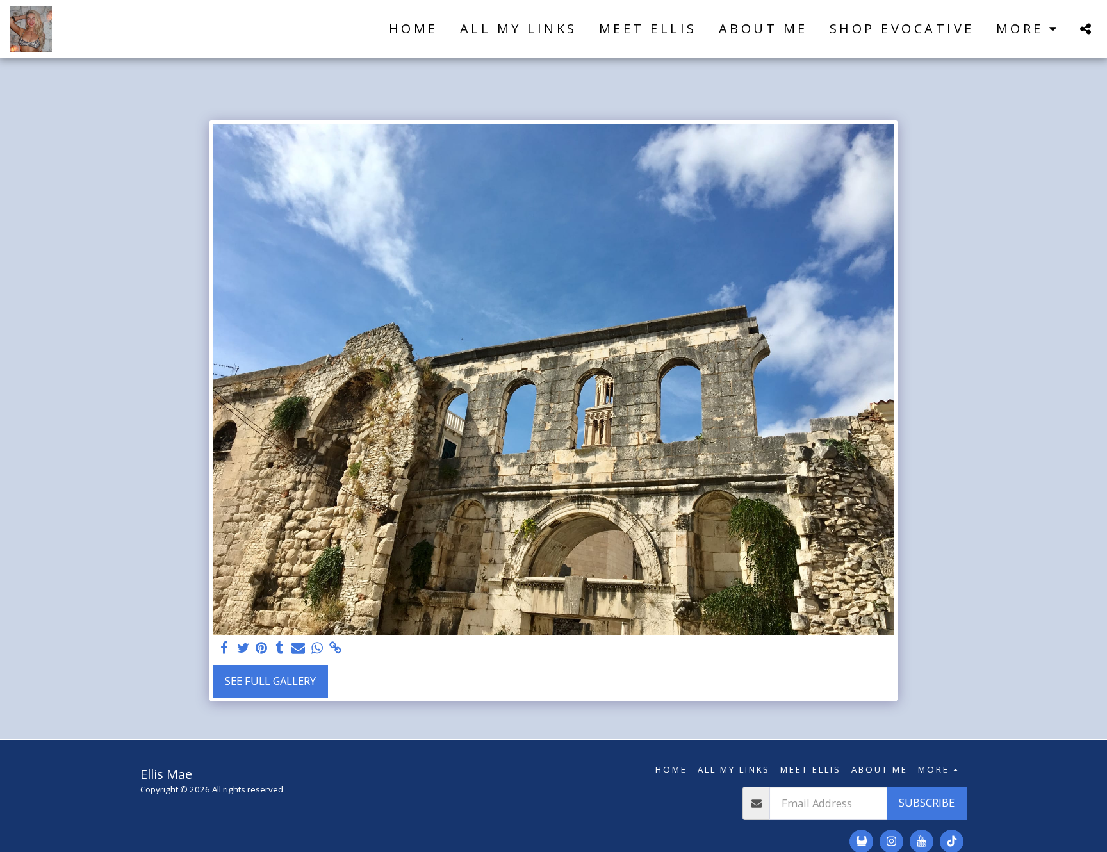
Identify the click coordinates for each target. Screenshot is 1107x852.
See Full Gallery (270, 680)
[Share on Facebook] (224, 648)
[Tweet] (243, 648)
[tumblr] (280, 648)
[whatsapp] (317, 648)
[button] (1085, 28)
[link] (335, 648)
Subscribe (927, 802)
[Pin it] (261, 648)
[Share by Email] (298, 648)
